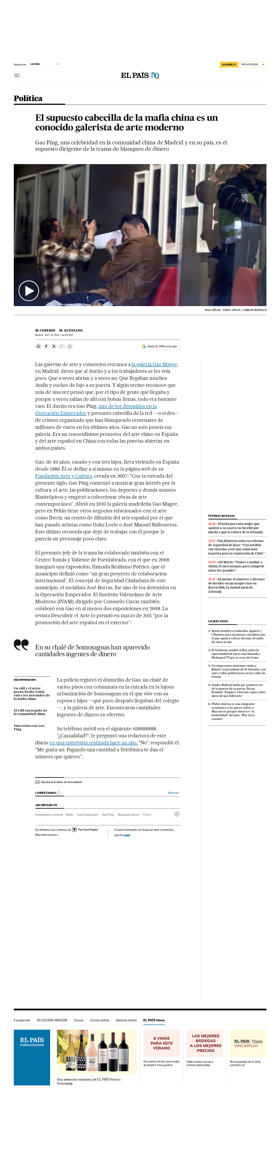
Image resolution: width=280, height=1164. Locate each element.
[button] (140, 235)
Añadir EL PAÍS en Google (162, 346)
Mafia (69, 814)
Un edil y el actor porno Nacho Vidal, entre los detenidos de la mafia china (32, 694)
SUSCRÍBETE (229, 64)
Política (28, 99)
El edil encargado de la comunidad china (30, 712)
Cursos (79, 1020)
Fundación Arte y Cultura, (64, 476)
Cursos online (99, 1020)
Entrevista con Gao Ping (29, 727)
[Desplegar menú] (17, 75)
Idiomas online (126, 1020)
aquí (127, 835)
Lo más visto (218, 621)
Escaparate (22, 1020)
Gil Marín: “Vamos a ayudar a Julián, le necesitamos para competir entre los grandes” (236, 566)
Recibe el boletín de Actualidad (61, 782)
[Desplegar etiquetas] (177, 814)
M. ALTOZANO (70, 330)
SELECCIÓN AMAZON (52, 1020)
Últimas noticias (221, 515)
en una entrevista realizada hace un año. (93, 743)
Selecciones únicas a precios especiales (200, 1063)
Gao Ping (108, 814)
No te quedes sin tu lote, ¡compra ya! (245, 1063)
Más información (46, 834)
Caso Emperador (88, 814)
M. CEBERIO (45, 330)
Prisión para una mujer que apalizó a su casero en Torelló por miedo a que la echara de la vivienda (235, 528)
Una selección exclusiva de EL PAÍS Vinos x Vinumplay (89, 1081)
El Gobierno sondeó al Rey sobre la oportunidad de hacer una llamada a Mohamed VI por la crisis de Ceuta (236, 653)
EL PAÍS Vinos (154, 1020)
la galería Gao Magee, (155, 364)
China (147, 814)
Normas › (174, 792)
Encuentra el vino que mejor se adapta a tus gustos (162, 1063)
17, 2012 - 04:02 (59, 335)
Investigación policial (49, 814)
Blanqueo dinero (129, 814)
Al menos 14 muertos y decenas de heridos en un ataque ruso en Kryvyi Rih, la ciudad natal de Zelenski (236, 585)
